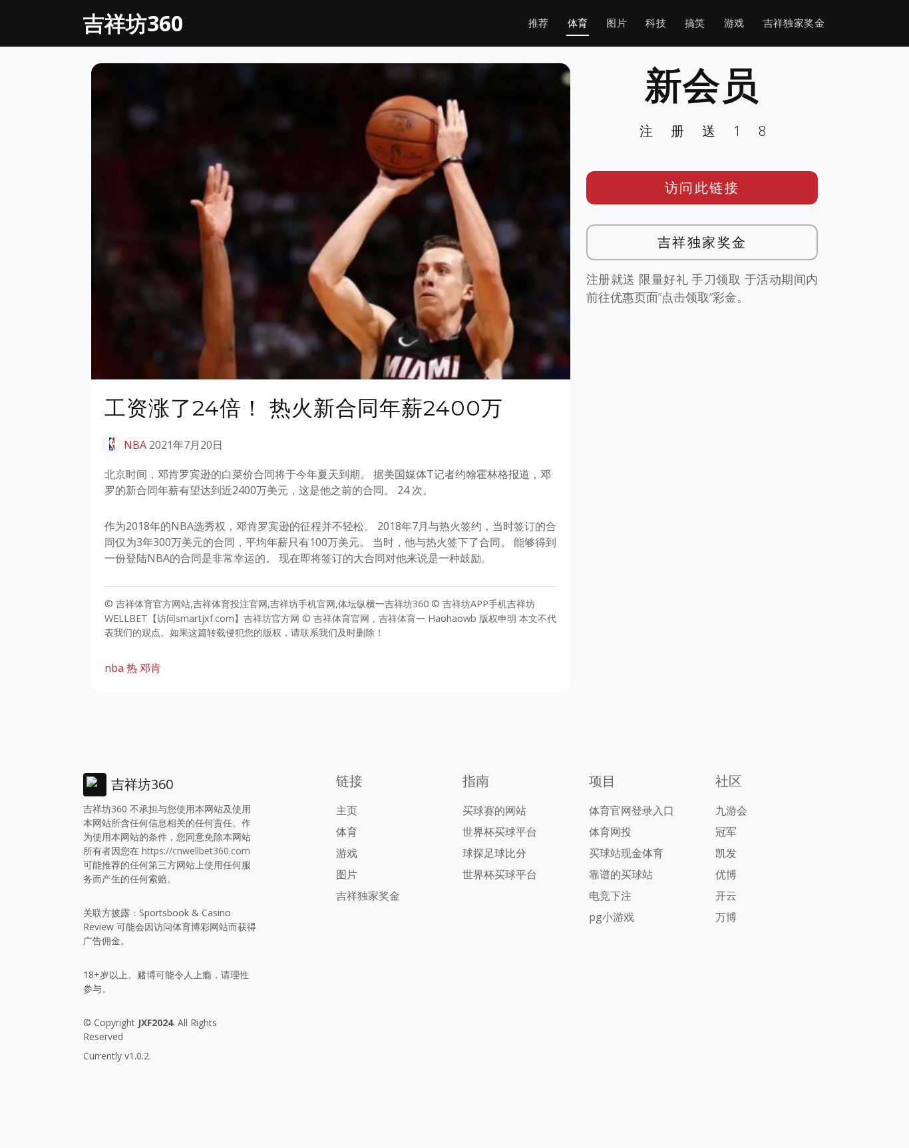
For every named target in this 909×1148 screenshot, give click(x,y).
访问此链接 (702, 187)
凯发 (726, 853)
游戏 (734, 23)
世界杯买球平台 (499, 831)
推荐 (538, 23)
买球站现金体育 (626, 853)
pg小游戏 (611, 917)
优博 (726, 874)
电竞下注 (610, 895)
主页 (346, 810)
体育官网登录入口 (631, 810)
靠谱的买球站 (621, 874)
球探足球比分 (494, 853)
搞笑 (695, 23)
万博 (726, 917)
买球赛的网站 (494, 810)
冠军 (726, 831)
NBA (135, 444)
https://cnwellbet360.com (196, 850)
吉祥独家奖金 (793, 23)
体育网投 (610, 831)
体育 (578, 23)
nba (114, 668)
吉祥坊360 (133, 23)
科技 (655, 23)
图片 (616, 23)
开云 (726, 895)
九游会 (731, 810)
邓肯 (150, 668)
